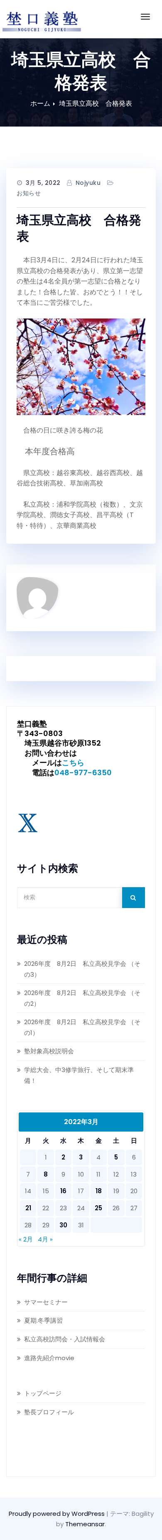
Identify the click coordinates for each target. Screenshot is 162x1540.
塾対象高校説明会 (49, 1051)
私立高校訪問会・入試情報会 (64, 1339)
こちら (73, 762)
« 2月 (26, 1239)
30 (63, 1225)
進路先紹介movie (49, 1357)
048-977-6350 (83, 772)
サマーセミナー (46, 1302)
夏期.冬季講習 (43, 1320)
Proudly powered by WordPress (57, 1513)
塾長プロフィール (49, 1412)
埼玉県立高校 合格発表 (95, 103)
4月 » (45, 1239)
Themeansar (85, 1524)
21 (28, 1208)
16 (63, 1191)
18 (99, 1191)
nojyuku (88, 183)
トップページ (42, 1393)
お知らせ (29, 193)
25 (98, 1208)
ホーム (40, 103)
